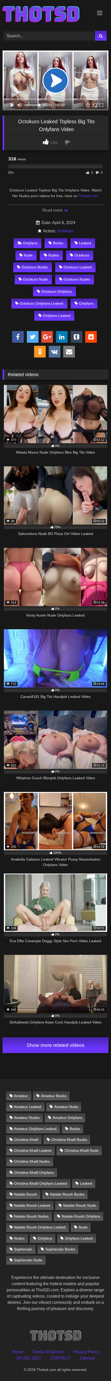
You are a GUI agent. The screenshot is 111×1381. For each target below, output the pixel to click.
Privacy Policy (86, 1352)
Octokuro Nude (35, 279)
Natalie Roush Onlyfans (81, 1216)
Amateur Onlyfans (67, 1117)
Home (17, 1352)
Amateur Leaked (27, 1107)
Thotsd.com (88, 196)
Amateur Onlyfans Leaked (35, 1129)
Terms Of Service (48, 1352)
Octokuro (65, 231)
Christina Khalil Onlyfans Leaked (40, 1183)
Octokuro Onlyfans (56, 291)
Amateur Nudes (26, 1117)
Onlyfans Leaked (56, 315)
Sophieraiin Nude (28, 1260)
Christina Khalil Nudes (32, 1161)
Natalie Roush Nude (79, 1205)
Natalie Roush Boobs (67, 1194)
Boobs (58, 243)
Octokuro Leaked (78, 267)
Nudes (53, 255)
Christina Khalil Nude (82, 1150)
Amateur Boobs (53, 1096)
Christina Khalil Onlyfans (34, 1172)
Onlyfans (30, 243)
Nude (28, 255)
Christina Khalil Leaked (32, 1150)
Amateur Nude (66, 1107)
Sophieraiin (23, 1249)
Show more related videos (55, 1045)
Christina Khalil (26, 1139)
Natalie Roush (25, 1194)
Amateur (21, 1096)
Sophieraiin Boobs (60, 1249)
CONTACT (60, 1358)
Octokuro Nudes (77, 279)
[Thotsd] (45, 15)
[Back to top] (95, 1366)
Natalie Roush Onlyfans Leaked (40, 1227)
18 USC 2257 (28, 1358)
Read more (53, 210)
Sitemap (87, 1358)
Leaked (85, 243)
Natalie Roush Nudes (31, 1216)
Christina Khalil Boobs (69, 1139)
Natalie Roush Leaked (32, 1205)
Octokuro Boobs (34, 267)
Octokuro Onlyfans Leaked (41, 303)
